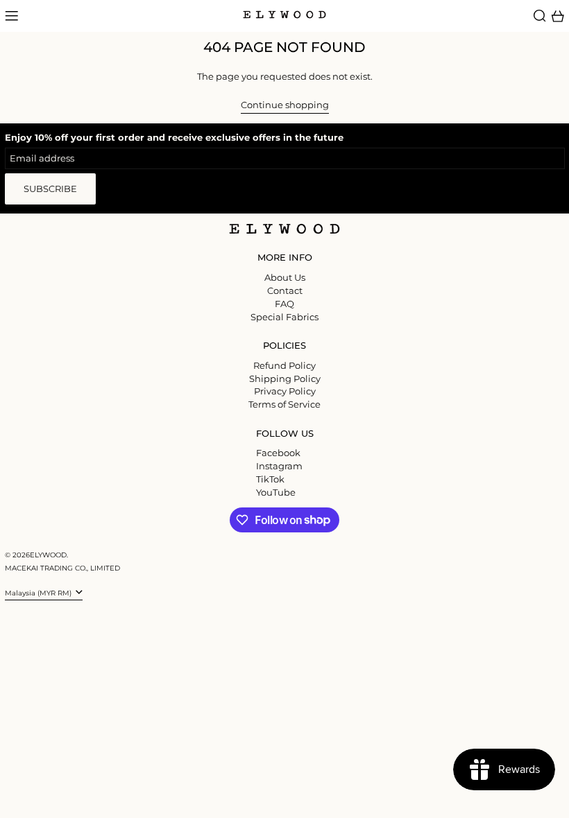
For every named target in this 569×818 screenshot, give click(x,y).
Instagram (279, 466)
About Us (284, 277)
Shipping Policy (285, 378)
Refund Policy (284, 365)
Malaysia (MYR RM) (39, 593)
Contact (285, 290)
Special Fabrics (284, 316)
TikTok (270, 479)
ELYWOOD (48, 554)
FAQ (284, 303)
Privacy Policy (285, 391)
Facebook (278, 453)
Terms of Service (284, 404)
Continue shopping (285, 105)
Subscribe (50, 188)
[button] (540, 16)
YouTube (276, 492)
